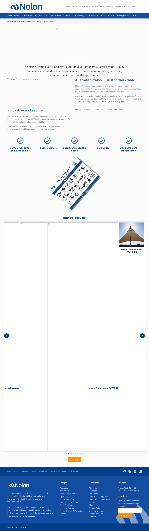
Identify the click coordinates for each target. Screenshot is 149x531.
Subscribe (124, 515)
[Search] (141, 6)
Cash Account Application (99, 496)
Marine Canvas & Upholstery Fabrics (35, 16)
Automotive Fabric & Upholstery (118, 16)
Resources (84, 6)
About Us (93, 488)
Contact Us (73, 471)
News (109, 6)
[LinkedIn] (140, 471)
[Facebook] (124, 471)
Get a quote (132, 6)
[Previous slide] (6, 335)
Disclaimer (93, 505)
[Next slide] (142, 335)
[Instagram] (129, 471)
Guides (34, 471)
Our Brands (93, 494)
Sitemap (92, 517)
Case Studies (97, 6)
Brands (14, 21)
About (74, 6)
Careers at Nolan (96, 514)
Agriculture (64, 491)
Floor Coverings (80, 16)
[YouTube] (135, 471)
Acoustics (64, 488)
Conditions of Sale (96, 511)
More (134, 16)
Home (68, 6)
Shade (68, 16)
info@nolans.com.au (131, 491)
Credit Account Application (100, 499)
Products (25, 471)
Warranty (92, 502)
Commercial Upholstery (96, 16)
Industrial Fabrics (56, 16)
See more (74, 460)
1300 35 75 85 (130, 488)
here (123, 102)
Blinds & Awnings (14, 16)
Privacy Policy (95, 508)
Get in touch (120, 6)
